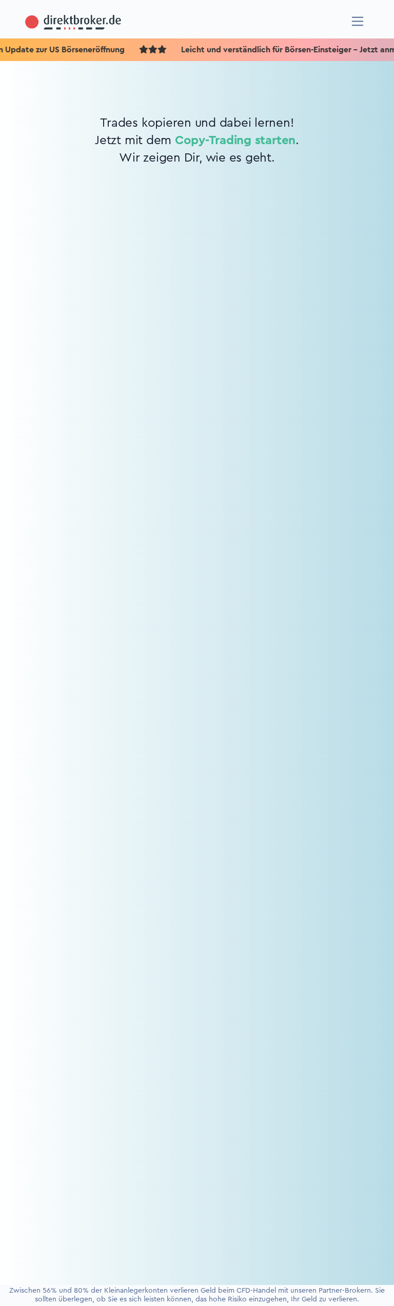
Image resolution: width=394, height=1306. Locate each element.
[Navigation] (358, 21)
